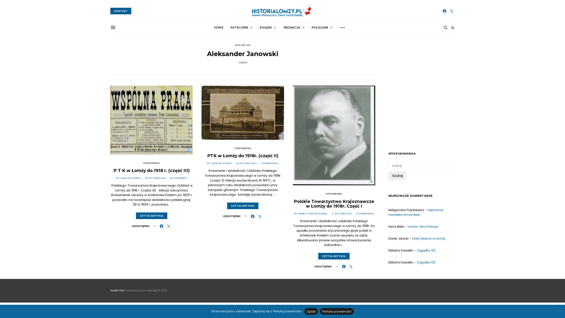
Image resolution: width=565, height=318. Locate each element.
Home (218, 27)
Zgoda (311, 311)
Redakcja (292, 27)
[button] (453, 27)
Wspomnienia (151, 163)
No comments (178, 178)
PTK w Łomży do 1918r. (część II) (242, 155)
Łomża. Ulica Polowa (423, 226)
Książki (266, 27)
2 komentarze (365, 213)
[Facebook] (444, 11)
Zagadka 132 (426, 250)
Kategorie (239, 27)
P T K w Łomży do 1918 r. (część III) (151, 170)
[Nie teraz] (559, 311)
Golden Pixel (117, 290)
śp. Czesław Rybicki (128, 178)
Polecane (320, 27)
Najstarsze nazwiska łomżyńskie (415, 212)
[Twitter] (451, 11)
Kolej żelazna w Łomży (428, 238)
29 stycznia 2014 (155, 178)
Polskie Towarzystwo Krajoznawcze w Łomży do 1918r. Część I (334, 204)
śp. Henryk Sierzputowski (311, 213)
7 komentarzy (270, 163)
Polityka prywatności (337, 311)
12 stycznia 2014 (342, 213)
